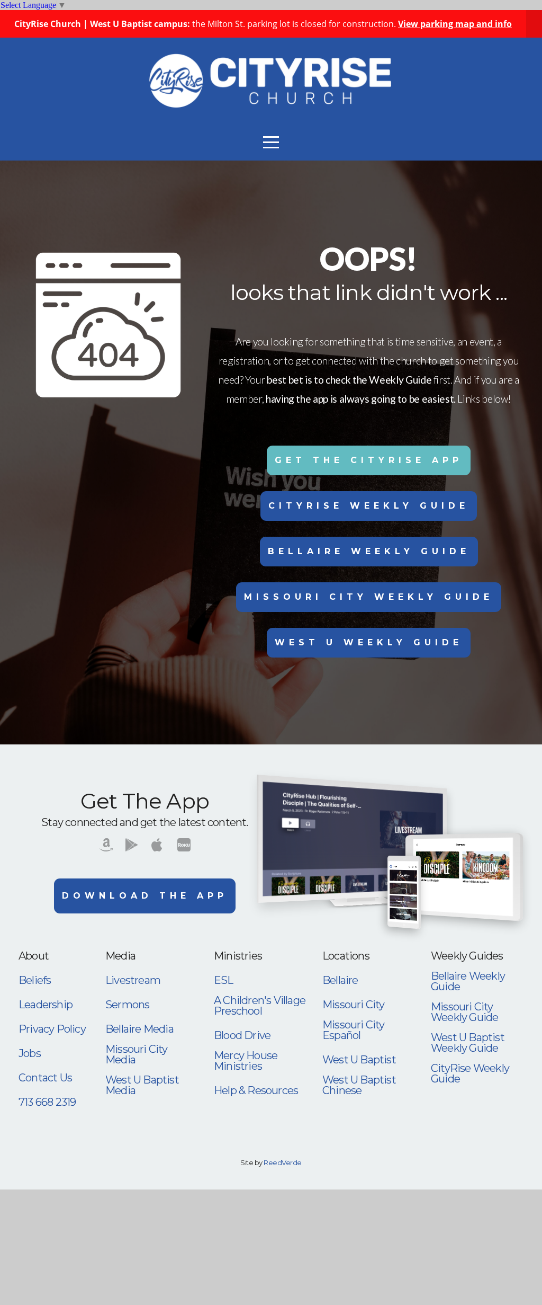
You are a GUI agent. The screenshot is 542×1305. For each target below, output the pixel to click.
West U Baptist (359, 1059)
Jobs (30, 1053)
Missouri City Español (353, 1030)
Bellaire (340, 980)
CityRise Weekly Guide (368, 506)
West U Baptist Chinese (359, 1085)
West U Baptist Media (142, 1085)
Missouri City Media (136, 1054)
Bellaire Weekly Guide (369, 551)
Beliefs (35, 980)
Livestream (132, 980)
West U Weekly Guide (369, 642)
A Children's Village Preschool (259, 1005)
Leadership (46, 1004)
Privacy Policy (52, 1029)
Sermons (127, 1004)
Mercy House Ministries (245, 1060)
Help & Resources (256, 1090)
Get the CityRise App (369, 460)
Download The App (145, 896)
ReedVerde (282, 1162)
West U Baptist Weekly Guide (467, 1042)
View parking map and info (455, 24)
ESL (223, 980)
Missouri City (353, 1004)
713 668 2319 (47, 1102)
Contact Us (45, 1077)
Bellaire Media (139, 1029)
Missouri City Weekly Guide (368, 597)
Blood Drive (242, 1035)
